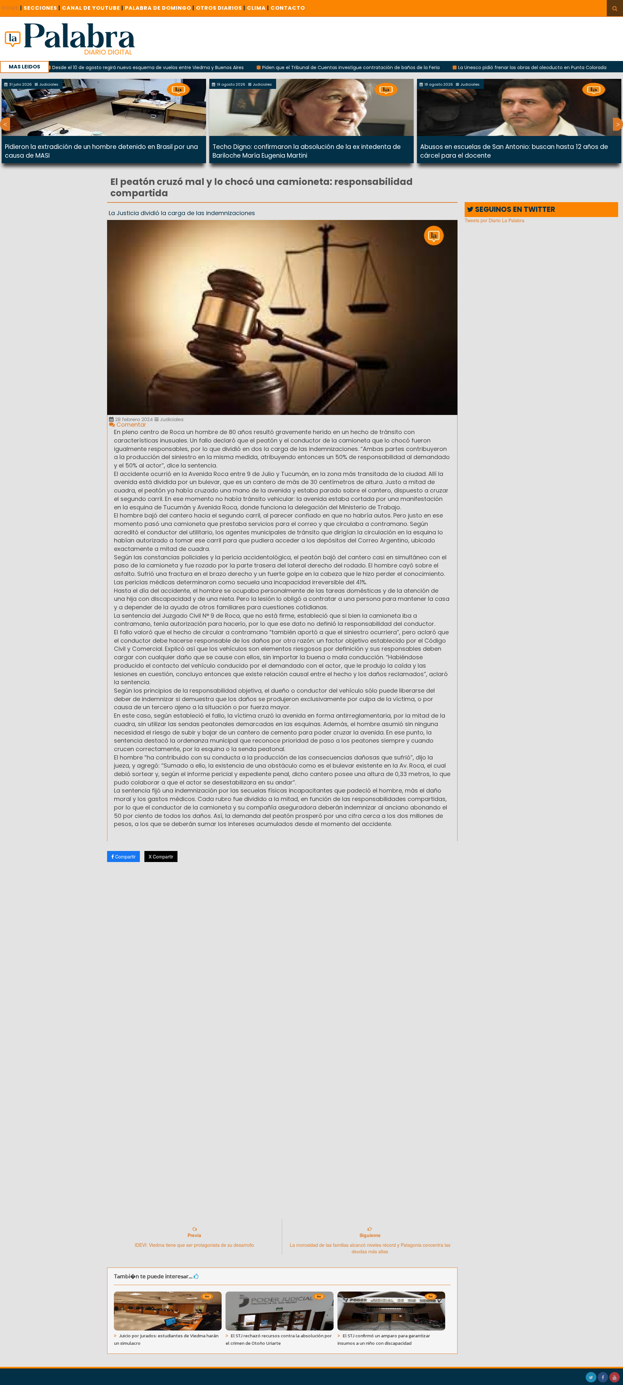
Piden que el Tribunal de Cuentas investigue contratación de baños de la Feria (299, 67)
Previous (5, 124)
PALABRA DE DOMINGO (159, 8)
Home (12, 8)
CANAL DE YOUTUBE (92, 8)
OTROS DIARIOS (220, 8)
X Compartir (161, 856)
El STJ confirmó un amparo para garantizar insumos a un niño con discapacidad (383, 1339)
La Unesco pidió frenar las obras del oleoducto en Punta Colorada (481, 67)
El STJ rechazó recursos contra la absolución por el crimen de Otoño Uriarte (279, 1339)
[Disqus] (282, 953)
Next (618, 124)
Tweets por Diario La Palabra (494, 220)
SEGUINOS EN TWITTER (514, 209)
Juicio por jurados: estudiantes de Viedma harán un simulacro (166, 1339)
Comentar (130, 424)
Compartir (125, 856)
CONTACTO (288, 8)
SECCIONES (42, 8)
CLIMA (258, 8)
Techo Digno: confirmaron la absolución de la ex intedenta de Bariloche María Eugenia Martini (307, 151)
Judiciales (171, 419)
